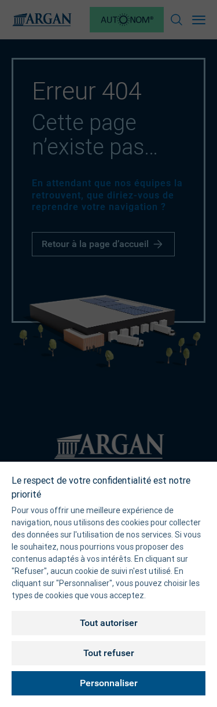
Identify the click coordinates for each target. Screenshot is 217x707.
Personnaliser (109, 682)
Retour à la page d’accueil (95, 243)
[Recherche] (176, 19)
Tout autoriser (109, 622)
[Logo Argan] (41, 19)
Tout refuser (108, 652)
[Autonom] (127, 19)
